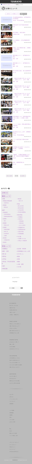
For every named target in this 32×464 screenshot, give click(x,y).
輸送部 (19, 198)
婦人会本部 (21, 206)
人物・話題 (20, 264)
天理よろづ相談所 (22, 240)
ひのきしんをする (13, 321)
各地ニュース (6, 246)
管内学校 (19, 215)
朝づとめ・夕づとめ (14, 305)
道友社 (14, 158)
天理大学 (20, 219)
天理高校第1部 (21, 229)
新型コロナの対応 (13, 433)
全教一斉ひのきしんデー (15, 326)
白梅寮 (5, 235)
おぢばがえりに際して (14, 342)
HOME (4, 4)
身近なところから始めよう (15, 323)
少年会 (14, 42)
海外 (14, 26)
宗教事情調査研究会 (8, 216)
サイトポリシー (13, 444)
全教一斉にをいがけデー (15, 367)
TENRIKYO (14, 460)
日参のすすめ (12, 307)
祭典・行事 (12, 344)
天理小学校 (21, 231)
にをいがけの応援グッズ (15, 362)
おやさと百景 (12, 421)
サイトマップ (12, 449)
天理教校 (20, 217)
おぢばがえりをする (14, 339)
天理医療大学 (21, 227)
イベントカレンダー (14, 399)
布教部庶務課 (7, 229)
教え (10, 428)
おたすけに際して (13, 376)
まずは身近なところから (15, 357)
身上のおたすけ (13, 378)
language (15, 281)
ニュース (11, 394)
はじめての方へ (16, 277)
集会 (5, 220)
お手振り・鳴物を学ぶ (14, 314)
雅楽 (18, 34)
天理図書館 (21, 221)
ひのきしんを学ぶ (13, 328)
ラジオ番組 (12, 410)
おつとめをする (13, 303)
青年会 (4, 256)
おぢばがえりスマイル (14, 348)
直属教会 (15, 34)
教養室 (4, 205)
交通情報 (11, 403)
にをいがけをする (13, 355)
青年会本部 (21, 208)
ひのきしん (20, 253)
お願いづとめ (12, 312)
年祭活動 (5, 268)
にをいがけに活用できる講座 (16, 364)
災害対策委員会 (7, 214)
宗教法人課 (6, 225)
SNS (11, 417)
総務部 (4, 218)
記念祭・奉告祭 (21, 248)
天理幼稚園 (21, 233)
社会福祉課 (6, 233)
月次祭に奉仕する (13, 310)
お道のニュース (11, 4)
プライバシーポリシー (14, 442)
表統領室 (5, 212)
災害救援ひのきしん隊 (23, 251)
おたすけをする (13, 373)
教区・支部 (15, 58)
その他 (19, 236)
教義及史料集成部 (7, 200)
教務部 (4, 223)
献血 (18, 256)
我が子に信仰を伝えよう (15, 360)
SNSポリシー (12, 447)
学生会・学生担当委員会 (18, 20)
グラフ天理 (12, 419)
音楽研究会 (6, 202)
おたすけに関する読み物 (15, 383)
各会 (18, 203)
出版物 (11, 415)
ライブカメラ (12, 401)
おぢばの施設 (12, 346)
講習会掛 (6, 207)
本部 (4, 198)
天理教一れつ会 (22, 238)
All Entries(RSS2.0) (14, 451)
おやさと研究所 (22, 225)
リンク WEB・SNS (14, 435)
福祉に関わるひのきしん (15, 330)
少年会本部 (21, 210)
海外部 (4, 238)
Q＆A (11, 431)
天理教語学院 (7, 240)
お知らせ (8, 13)
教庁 (4, 210)
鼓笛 (18, 259)
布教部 (4, 227)
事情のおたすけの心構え (15, 380)
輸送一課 (21, 200)
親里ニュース (16, 13)
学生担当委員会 (22, 212)
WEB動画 (12, 412)
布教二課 (6, 231)
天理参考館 (21, 223)
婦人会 (14, 72)
